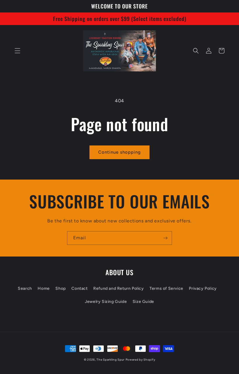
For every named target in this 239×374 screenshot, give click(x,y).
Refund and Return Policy (118, 288)
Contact (79, 288)
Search (25, 288)
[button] (17, 50)
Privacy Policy (203, 288)
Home (44, 288)
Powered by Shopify (140, 359)
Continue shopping (119, 152)
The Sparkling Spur (110, 359)
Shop (60, 288)
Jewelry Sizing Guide (106, 301)
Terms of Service (166, 288)
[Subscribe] (165, 238)
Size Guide (143, 301)
